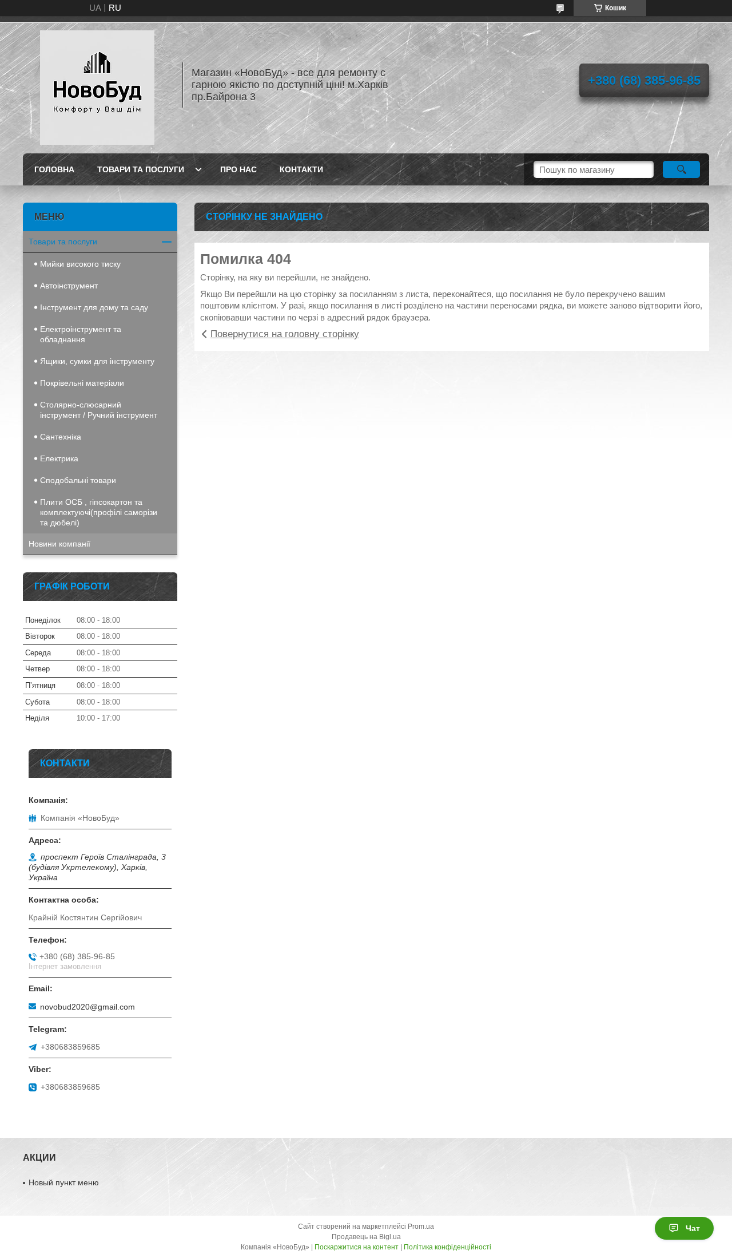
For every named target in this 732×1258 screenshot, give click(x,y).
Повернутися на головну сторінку (284, 334)
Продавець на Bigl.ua (366, 1237)
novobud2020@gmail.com (87, 1006)
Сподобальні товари (78, 480)
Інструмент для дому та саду (94, 307)
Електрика (59, 458)
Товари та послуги (140, 169)
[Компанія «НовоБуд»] (97, 85)
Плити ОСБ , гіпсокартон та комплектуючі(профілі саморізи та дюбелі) (98, 512)
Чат (693, 1228)
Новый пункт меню (64, 1182)
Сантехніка (60, 436)
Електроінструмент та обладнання (80, 334)
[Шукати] (681, 169)
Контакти (301, 169)
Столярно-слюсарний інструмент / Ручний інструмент (98, 410)
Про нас (238, 169)
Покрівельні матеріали (82, 382)
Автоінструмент (69, 285)
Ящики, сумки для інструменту (97, 361)
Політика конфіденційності (447, 1247)
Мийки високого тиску (80, 263)
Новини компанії (59, 543)
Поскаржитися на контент (357, 1247)
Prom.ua (421, 1227)
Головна (54, 169)
